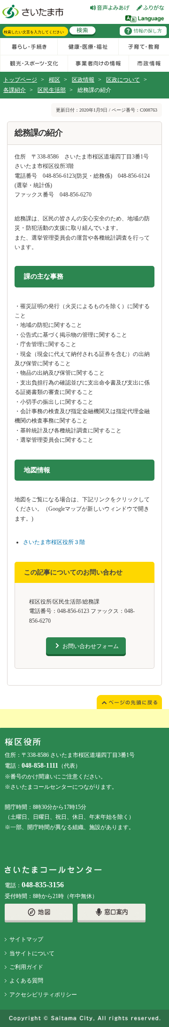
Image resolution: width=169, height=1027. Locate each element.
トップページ (20, 79)
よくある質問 (26, 980)
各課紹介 (14, 90)
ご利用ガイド (26, 967)
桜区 (54, 79)
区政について (123, 79)
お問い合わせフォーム (90, 646)
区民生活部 (52, 90)
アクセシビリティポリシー (43, 994)
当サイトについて (31, 953)
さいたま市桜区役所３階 (54, 542)
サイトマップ (26, 939)
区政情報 (83, 79)
